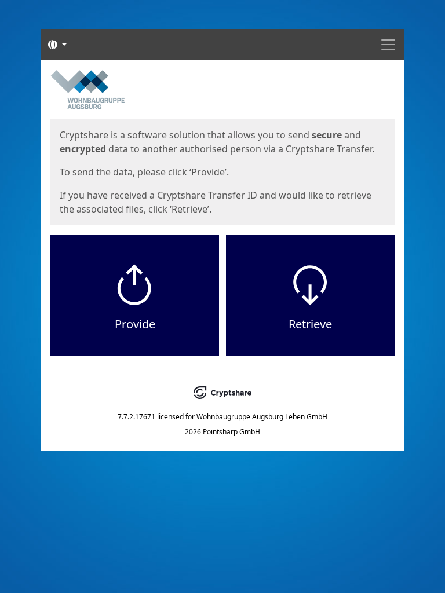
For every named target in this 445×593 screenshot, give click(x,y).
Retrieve (310, 324)
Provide (135, 324)
